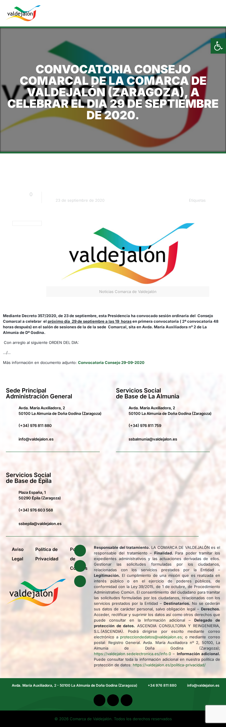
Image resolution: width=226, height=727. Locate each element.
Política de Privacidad (46, 554)
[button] (209, 13)
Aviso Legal (18, 554)
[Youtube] (80, 566)
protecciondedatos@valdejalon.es (151, 637)
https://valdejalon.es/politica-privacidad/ (169, 665)
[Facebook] (80, 551)
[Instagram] (80, 581)
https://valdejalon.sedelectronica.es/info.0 (132, 653)
